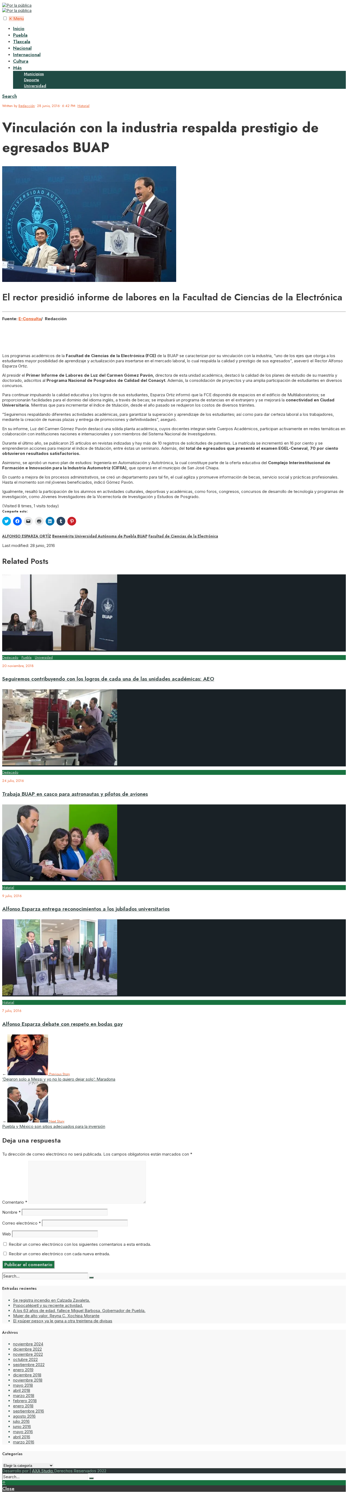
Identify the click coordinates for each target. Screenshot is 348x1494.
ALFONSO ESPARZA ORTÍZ (26, 536)
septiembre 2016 (28, 1411)
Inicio (18, 28)
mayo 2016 (23, 1431)
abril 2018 (21, 1390)
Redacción (26, 105)
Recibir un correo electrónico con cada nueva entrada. (59, 1253)
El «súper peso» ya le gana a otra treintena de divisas (62, 1320)
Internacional (27, 54)
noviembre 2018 (27, 1380)
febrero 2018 (25, 1400)
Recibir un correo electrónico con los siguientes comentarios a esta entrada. (80, 1244)
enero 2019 (23, 1369)
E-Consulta (29, 318)
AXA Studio (43, 1470)
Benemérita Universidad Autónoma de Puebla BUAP (99, 536)
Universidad (35, 86)
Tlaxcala (21, 41)
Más (17, 67)
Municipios (34, 74)
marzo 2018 (23, 1395)
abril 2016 (21, 1436)
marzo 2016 (23, 1442)
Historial (83, 105)
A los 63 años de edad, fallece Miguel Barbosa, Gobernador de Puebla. (79, 1310)
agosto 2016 (24, 1416)
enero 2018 (23, 1405)
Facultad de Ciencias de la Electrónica (183, 536)
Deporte (31, 80)
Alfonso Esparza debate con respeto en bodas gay (62, 1024)
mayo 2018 (23, 1385)
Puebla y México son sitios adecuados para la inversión (53, 1124)
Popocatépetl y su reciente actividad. (48, 1305)
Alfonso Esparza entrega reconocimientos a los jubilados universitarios (86, 909)
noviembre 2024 (28, 1344)
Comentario (14, 1202)
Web (6, 1234)
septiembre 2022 (29, 1364)
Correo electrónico (21, 1223)
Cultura (20, 61)
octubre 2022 (25, 1359)
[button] (5, 18)
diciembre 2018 (27, 1374)
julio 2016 (21, 1421)
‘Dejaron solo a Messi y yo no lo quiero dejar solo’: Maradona (58, 1076)
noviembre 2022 (28, 1354)
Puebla (20, 35)
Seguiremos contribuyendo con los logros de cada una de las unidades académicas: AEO (108, 678)
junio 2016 (22, 1426)
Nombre (11, 1212)
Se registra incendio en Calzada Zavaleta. (51, 1300)
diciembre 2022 (27, 1349)
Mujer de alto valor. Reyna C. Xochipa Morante (56, 1315)
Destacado (10, 657)
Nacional (22, 48)
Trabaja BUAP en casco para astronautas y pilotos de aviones (75, 794)
